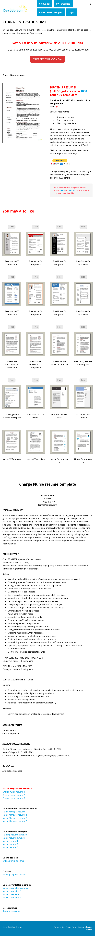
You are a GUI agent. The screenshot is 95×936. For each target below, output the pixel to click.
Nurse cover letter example (15, 888)
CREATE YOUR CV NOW (47, 59)
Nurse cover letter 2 (11, 894)
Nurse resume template (13, 837)
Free (12, 227)
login (62, 190)
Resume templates (11, 911)
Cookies (81, 927)
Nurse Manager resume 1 (14, 814)
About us (88, 927)
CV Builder (44, 3)
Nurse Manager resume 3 (14, 821)
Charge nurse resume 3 (13, 798)
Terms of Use (59, 927)
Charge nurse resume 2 (13, 795)
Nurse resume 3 (10, 847)
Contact (89, 930)
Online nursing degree (13, 860)
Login (71, 12)
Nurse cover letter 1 (11, 891)
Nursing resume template (14, 834)
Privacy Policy (71, 927)
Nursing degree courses (14, 874)
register (71, 190)
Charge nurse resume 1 (13, 791)
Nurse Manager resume (13, 811)
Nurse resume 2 (10, 844)
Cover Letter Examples (50, 12)
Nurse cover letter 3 (11, 897)
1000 (84, 91)
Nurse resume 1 (10, 841)
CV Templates (63, 3)
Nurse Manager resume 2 (14, 818)
